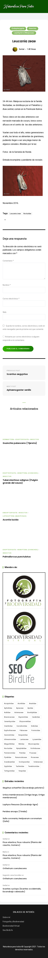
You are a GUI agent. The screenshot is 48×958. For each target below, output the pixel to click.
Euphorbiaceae (10, 730)
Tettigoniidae (9, 771)
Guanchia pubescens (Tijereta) (20, 443)
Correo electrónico (11, 298)
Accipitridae (9, 703)
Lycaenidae (36, 739)
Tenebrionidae (33, 766)
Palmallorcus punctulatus (17, 556)
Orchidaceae (35, 748)
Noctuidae (27, 213)
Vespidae (22, 771)
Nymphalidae (21, 748)
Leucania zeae (15, 213)
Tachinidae (20, 766)
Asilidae (7, 712)
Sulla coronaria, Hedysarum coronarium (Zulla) (22, 820)
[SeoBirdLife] (24, 666)
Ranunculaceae (21, 757)
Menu (42, 6)
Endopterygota (18, 28)
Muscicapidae (33, 744)
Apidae (30, 708)
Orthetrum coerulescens (15, 868)
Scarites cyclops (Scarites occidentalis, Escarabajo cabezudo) (22, 890)
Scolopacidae (24, 762)
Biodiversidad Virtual (11, 926)
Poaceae (32, 753)
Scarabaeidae (9, 762)
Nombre (7, 285)
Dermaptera (8, 439)
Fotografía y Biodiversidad (13, 921)
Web (4, 312)
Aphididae (8, 708)
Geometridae (9, 735)
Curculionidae (22, 726)
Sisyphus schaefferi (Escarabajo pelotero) (23, 787)
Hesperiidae (23, 735)
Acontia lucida (10, 519)
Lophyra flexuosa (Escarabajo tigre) (20, 804)
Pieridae (22, 753)
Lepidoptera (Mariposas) (24, 32)
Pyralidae (7, 757)
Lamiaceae (24, 739)
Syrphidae (8, 766)
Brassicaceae (9, 717)
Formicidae (35, 730)
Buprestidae (23, 717)
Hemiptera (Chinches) (27, 473)
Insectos (32, 28)
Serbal (21, 49)
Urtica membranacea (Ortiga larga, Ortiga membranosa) (24, 796)
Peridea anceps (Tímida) (15, 811)
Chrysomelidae (25, 721)
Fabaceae (23, 730)
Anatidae (32, 703)
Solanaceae (38, 762)
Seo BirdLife (8, 930)
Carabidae (36, 717)
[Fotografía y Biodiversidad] (24, 590)
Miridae (21, 744)
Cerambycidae (9, 721)
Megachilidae (9, 744)
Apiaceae (19, 708)
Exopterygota (22, 439)
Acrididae (21, 703)
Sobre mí (6, 917)
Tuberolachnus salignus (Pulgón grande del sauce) (20, 481)
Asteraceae (18, 712)
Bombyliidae (32, 712)
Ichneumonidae (10, 739)
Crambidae (8, 726)
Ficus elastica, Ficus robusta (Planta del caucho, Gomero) (22, 843)
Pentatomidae (9, 753)
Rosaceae (35, 757)
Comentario (8, 260)
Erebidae (34, 726)
